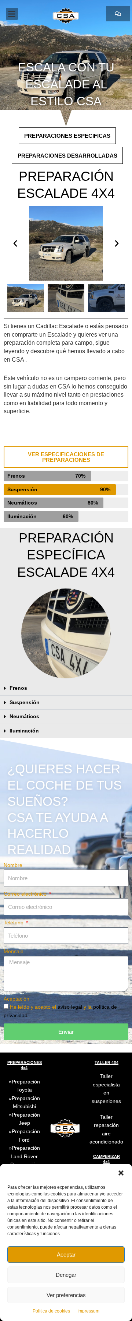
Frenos (18, 688)
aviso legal (71, 1007)
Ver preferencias (66, 1295)
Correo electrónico (26, 894)
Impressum (88, 1311)
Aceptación (16, 999)
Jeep (24, 1123)
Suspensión (25, 702)
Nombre (13, 865)
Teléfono (14, 922)
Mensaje (13, 951)
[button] (121, 1173)
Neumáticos (24, 716)
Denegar (66, 1275)
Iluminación (24, 731)
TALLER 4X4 (106, 1062)
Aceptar (66, 1254)
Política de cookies (51, 1311)
